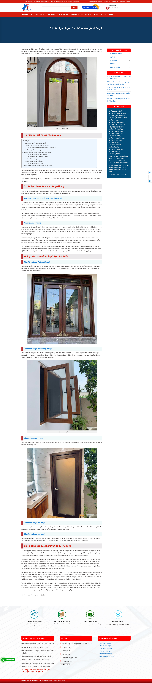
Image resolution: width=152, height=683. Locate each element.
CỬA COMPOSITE (115, 145)
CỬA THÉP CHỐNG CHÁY (117, 125)
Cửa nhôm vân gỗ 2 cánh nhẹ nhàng (37, 157)
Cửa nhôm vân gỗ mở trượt (35, 163)
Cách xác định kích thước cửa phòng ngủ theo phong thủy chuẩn (118, 83)
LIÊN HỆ (110, 14)
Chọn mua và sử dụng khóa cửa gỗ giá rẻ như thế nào (118, 89)
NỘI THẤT (74, 14)
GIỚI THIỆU (34, 14)
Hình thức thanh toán (105, 651)
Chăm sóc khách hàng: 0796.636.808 (98, 1)
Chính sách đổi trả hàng (106, 656)
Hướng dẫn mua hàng (125, 1)
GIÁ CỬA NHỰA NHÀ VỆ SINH (119, 156)
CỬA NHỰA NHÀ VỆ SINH (118, 113)
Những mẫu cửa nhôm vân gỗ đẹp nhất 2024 (37, 152)
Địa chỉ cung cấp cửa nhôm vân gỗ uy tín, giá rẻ (38, 165)
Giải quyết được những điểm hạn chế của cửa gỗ (41, 147)
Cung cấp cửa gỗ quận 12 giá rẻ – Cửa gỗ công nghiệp (119, 77)
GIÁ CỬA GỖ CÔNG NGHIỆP (118, 161)
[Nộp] (74, 7)
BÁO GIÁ (95, 14)
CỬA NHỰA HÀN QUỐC (117, 122)
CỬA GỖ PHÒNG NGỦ (116, 131)
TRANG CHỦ (25, 14)
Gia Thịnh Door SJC (61, 680)
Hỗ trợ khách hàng (113, 1)
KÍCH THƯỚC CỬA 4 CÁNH (118, 167)
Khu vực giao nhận (105, 646)
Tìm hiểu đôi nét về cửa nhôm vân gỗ (35, 143)
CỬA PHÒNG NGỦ (115, 136)
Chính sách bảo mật (105, 654)
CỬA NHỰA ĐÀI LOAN (116, 134)
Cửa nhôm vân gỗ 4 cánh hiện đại (37, 154)
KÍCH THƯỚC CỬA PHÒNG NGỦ (119, 165)
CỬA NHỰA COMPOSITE (117, 116)
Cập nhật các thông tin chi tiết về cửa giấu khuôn (118, 94)
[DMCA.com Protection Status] (65, 664)
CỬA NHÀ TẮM (114, 143)
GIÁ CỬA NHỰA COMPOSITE (119, 163)
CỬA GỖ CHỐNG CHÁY (117, 127)
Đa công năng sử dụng (34, 150)
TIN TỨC (102, 14)
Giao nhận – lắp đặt (105, 643)
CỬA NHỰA (51, 14)
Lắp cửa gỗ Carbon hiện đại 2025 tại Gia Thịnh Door (118, 100)
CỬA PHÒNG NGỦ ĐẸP (117, 129)
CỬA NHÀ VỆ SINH (116, 140)
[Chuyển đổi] (130, 54)
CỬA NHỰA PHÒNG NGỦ (117, 138)
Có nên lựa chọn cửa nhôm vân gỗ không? (36, 145)
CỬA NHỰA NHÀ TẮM (116, 149)
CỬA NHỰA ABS (115, 120)
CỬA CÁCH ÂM (114, 147)
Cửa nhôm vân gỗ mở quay (35, 161)
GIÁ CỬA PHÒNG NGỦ (117, 158)
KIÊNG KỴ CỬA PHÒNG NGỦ (118, 174)
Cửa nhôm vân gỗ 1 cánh (34, 159)
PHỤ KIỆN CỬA (85, 14)
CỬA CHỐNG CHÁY (62, 14)
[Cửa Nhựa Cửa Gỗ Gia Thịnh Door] (30, 7)
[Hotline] (3, 660)
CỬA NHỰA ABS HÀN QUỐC (118, 118)
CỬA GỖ (41, 14)
